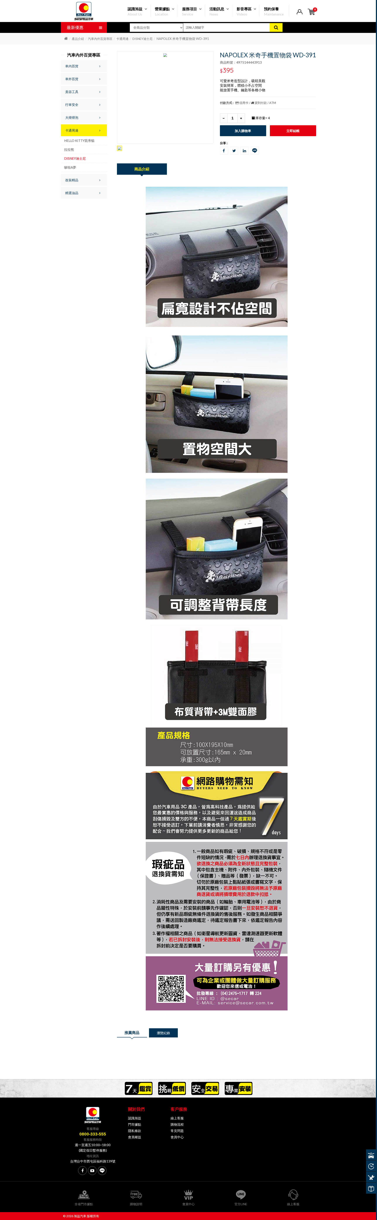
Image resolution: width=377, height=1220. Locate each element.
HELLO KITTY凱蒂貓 (79, 140)
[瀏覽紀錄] (371, 1166)
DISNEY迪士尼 (142, 39)
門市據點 (134, 1124)
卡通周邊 (122, 39)
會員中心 (177, 1137)
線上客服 (177, 1118)
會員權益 (134, 1137)
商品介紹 (141, 169)
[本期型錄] (371, 1188)
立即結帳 (293, 131)
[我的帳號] (299, 14)
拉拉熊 (69, 149)
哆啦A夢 (70, 167)
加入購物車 (243, 131)
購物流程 (177, 1124)
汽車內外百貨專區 (100, 39)
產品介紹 (78, 39)
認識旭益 (134, 1118)
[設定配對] (371, 1154)
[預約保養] (371, 1177)
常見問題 (177, 1131)
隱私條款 (134, 1131)
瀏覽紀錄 (163, 1033)
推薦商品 (132, 1032)
